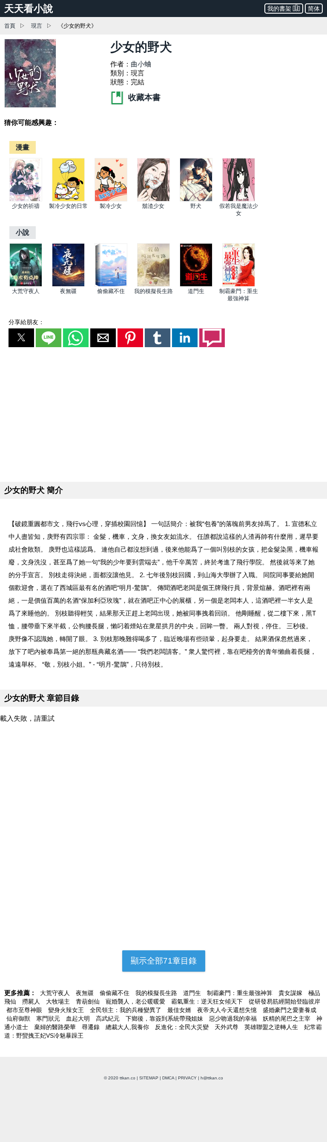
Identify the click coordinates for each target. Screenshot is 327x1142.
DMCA (168, 1078)
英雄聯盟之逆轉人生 (272, 1027)
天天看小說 (28, 8)
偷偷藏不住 (111, 291)
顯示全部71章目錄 (164, 960)
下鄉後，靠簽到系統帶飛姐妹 (165, 1018)
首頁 (9, 26)
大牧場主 (59, 1001)
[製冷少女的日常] (68, 199)
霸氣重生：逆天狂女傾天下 (207, 1001)
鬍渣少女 (153, 206)
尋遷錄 (91, 1027)
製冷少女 (111, 206)
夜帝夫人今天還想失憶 (227, 1010)
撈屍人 (32, 1001)
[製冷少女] (111, 199)
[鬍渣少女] (153, 199)
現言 (36, 26)
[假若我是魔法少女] (238, 199)
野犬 (195, 206)
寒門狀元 (49, 1018)
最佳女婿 (180, 1010)
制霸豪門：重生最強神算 (240, 993)
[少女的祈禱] (25, 199)
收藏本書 (143, 97)
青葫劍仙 (88, 1001)
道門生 (196, 291)
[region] (163, 412)
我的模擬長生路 (153, 291)
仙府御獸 (19, 1018)
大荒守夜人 (26, 291)
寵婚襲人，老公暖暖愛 (136, 1001)
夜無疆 (68, 291)
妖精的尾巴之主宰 (287, 1018)
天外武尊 (227, 1027)
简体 (314, 8)
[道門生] (196, 285)
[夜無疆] (68, 285)
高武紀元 (108, 1018)
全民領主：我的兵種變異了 (126, 1010)
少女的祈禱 (26, 206)
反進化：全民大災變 (182, 1027)
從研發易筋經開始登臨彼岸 (284, 1001)
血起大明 (79, 1018)
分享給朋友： (26, 322)
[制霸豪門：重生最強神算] (238, 285)
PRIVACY (187, 1078)
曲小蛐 (141, 64)
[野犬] (196, 199)
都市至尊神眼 (25, 1010)
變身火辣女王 (67, 1010)
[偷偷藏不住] (111, 285)
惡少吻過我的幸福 (233, 1018)
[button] (21, 337)
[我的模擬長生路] (153, 285)
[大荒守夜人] (25, 285)
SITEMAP (148, 1078)
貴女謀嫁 (291, 993)
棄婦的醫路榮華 (55, 1027)
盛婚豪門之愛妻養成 (289, 1010)
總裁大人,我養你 (128, 1027)
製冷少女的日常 (68, 206)
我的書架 (279, 8)
